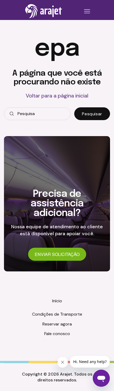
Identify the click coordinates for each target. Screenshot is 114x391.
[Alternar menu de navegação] (86, 11)
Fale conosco (57, 333)
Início (57, 301)
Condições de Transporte (57, 314)
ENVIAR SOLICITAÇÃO (57, 254)
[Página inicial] (44, 11)
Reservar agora (57, 324)
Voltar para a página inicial (57, 95)
